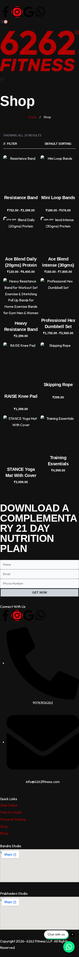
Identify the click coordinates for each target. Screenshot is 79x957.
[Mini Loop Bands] (58, 173)
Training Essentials (58, 460)
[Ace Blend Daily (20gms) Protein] (20, 234)
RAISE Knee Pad (20, 396)
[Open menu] (2, 79)
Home (32, 117)
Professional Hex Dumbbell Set (58, 323)
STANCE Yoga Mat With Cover (20, 472)
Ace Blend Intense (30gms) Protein (58, 262)
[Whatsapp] (40, 11)
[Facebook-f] (5, 11)
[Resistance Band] (20, 173)
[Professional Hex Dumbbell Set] (58, 295)
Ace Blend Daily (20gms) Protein (21, 262)
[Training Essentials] (58, 433)
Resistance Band (21, 197)
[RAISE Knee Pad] (20, 365)
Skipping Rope (58, 384)
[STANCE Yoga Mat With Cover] (20, 438)
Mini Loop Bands (58, 197)
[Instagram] (17, 11)
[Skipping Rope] (58, 360)
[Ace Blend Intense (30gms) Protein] (58, 234)
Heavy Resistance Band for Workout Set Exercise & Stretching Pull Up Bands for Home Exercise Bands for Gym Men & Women (21, 326)
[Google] (28, 11)
